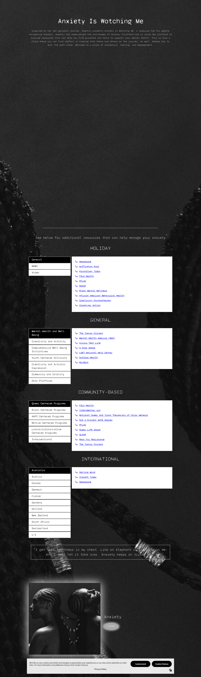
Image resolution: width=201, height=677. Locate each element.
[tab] (50, 260)
